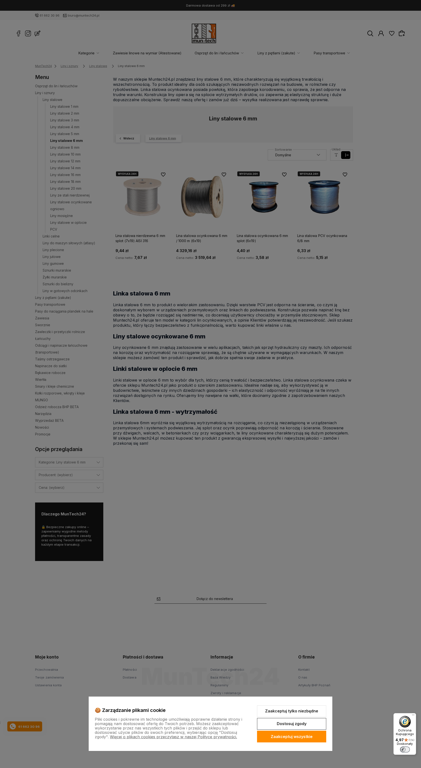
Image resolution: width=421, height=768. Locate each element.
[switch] (405, 749)
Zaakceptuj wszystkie (292, 736)
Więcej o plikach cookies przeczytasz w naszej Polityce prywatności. (173, 736)
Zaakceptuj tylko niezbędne (291, 711)
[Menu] (413, 716)
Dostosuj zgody (291, 723)
